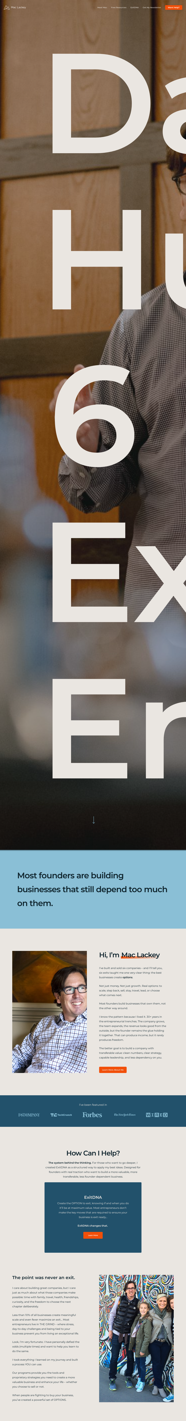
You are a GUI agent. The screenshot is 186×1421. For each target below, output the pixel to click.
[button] (113, 1069)
